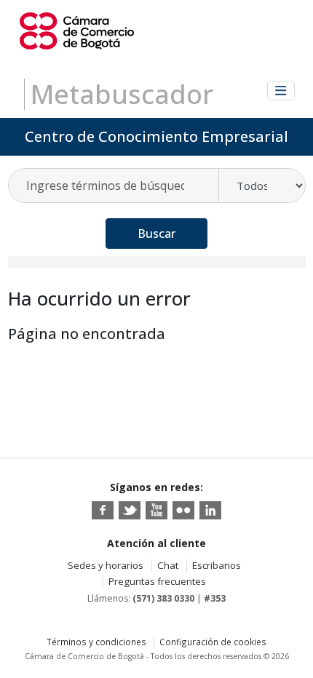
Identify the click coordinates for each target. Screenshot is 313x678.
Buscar (156, 234)
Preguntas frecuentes (157, 581)
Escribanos (216, 565)
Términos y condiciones (96, 641)
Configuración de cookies (212, 641)
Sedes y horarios (105, 565)
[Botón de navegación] (281, 90)
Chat (167, 565)
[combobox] (114, 185)
